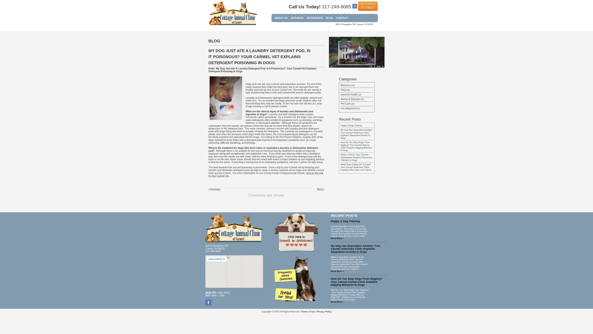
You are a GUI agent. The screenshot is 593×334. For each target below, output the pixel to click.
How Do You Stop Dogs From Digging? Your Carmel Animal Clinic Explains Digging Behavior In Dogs (356, 146)
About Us (281, 18)
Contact (342, 18)
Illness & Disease (350, 99)
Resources (315, 18)
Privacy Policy (324, 311)
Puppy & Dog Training (351, 125)
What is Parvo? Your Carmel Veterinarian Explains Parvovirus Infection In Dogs (356, 157)
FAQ (343, 90)
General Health (349, 94)
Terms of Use (308, 311)
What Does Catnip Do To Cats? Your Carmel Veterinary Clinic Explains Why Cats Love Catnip (356, 167)
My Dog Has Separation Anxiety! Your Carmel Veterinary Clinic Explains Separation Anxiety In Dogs (356, 134)
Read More (337, 238)
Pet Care (345, 103)
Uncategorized (349, 108)
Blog (329, 18)
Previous (214, 189)
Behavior (346, 85)
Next (320, 189)
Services (297, 18)
